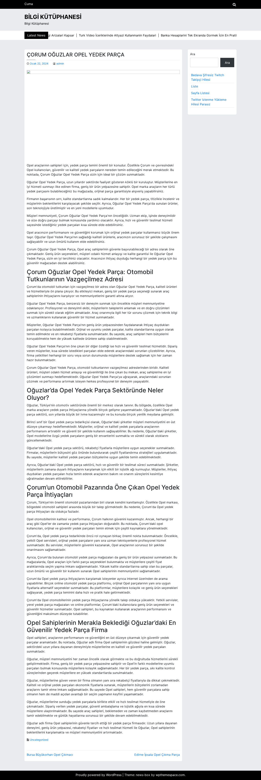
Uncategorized (39, 739)
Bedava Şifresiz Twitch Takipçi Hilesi (207, 77)
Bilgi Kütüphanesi (52, 16)
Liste (194, 86)
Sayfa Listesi (200, 93)
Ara (192, 54)
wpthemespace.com (170, 775)
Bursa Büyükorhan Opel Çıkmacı (50, 755)
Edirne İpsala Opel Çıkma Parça (157, 755)
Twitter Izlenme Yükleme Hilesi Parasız (208, 102)
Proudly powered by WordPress (99, 775)
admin (60, 63)
